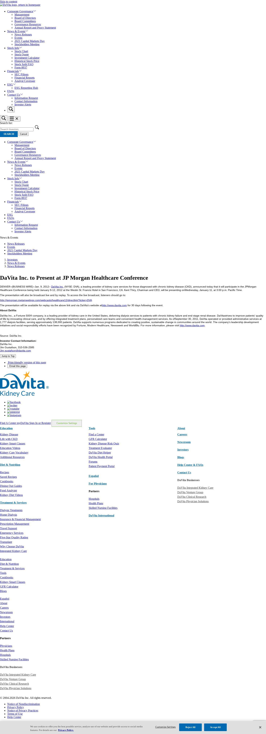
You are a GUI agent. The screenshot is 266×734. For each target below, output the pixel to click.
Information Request (26, 98)
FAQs (10, 91)
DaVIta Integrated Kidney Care (195, 487)
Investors (12, 259)
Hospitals (94, 498)
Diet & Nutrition (10, 464)
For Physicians (98, 483)
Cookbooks (6, 481)
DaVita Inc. (57, 286)
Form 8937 (20, 67)
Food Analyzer (8, 490)
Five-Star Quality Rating (14, 537)
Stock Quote (21, 54)
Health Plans (96, 503)
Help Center (7, 626)
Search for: (6, 123)
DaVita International (101, 515)
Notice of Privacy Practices (22, 710)
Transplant (6, 541)
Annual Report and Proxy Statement (35, 27)
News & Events (16, 31)
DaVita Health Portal (101, 457)
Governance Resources (27, 24)
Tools (3, 572)
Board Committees (25, 21)
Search (9, 134)
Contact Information (25, 101)
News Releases (23, 34)
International (7, 621)
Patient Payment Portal (102, 466)
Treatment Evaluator (100, 448)
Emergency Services (11, 532)
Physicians (6, 645)
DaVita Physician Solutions (193, 501)
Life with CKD (9, 439)
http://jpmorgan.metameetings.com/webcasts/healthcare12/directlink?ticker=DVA (46, 300)
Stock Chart (21, 51)
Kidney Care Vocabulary (14, 452)
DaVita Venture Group (190, 492)
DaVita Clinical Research (191, 496)
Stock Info (13, 47)
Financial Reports (24, 77)
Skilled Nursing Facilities (103, 507)
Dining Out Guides (11, 485)
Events (18, 37)
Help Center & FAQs (190, 464)
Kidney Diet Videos (11, 495)
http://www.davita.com (114, 305)
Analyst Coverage (24, 80)
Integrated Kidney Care (13, 551)
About (3, 603)
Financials (13, 71)
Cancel (23, 134)
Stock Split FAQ (23, 64)
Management (21, 14)
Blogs (180, 457)
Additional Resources (12, 457)
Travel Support (8, 528)
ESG (10, 84)
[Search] (11, 109)
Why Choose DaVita (12, 546)
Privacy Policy (15, 707)
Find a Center (96, 434)
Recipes (4, 472)
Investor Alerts (22, 104)
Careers (4, 607)
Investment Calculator (26, 57)
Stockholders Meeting (26, 44)
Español (94, 475)
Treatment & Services (13, 502)
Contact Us (13, 94)
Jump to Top (7, 356)
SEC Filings (21, 74)
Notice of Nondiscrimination (23, 704)
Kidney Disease (9, 434)
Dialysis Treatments (11, 510)
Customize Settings (66, 423)
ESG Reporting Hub (26, 87)
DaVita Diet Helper (100, 452)
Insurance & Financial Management (20, 519)
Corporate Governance (20, 11)
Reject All (190, 727)
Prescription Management (14, 523)
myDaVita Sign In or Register (34, 423)
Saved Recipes (8, 476)
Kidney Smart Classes (12, 443)
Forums (93, 461)
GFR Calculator (98, 439)
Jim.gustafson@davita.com (15, 350)
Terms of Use (15, 713)
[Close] (260, 727)
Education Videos (10, 448)
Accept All (215, 727)
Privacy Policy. (66, 730)
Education (6, 559)
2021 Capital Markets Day (29, 41)
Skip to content (8, 1)
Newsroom (184, 442)
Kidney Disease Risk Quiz (104, 443)
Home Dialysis (8, 514)
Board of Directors (25, 17)
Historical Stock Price (26, 61)
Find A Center (8, 423)
